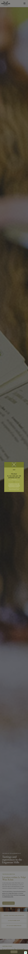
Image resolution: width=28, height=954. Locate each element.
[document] (14, 477)
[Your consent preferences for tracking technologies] (25, 952)
